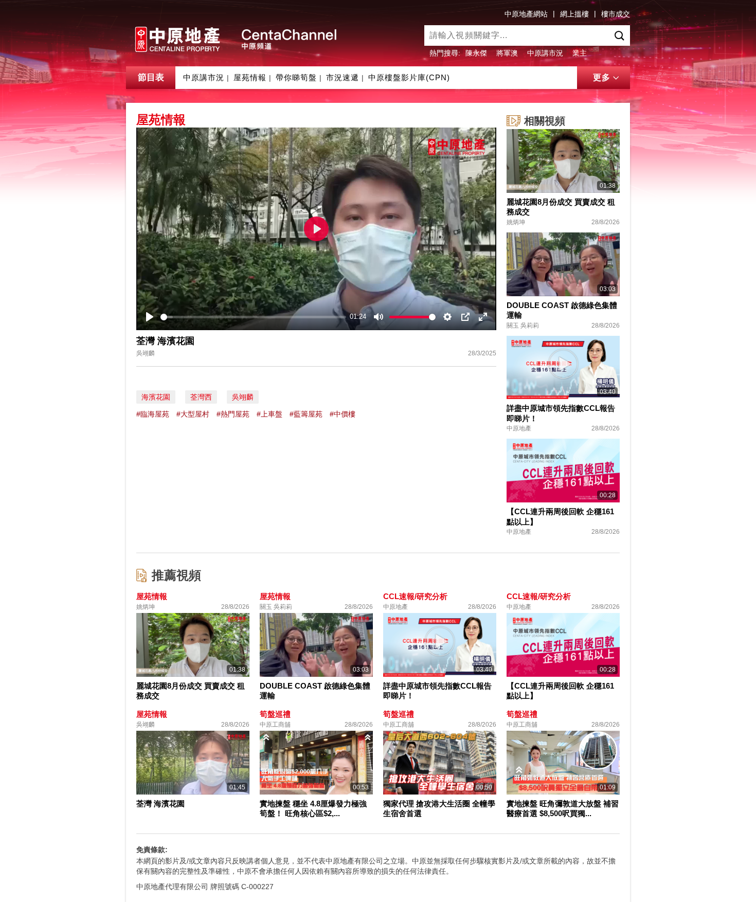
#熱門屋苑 (233, 414)
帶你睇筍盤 (296, 77)
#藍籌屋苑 (306, 414)
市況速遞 (342, 77)
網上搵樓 (574, 14)
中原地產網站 (526, 14)
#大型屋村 (192, 414)
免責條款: (152, 849)
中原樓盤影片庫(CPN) (409, 77)
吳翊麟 (243, 397)
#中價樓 (342, 414)
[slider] (253, 317)
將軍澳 (507, 53)
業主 (579, 53)
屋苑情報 (249, 77)
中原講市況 (545, 53)
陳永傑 (476, 53)
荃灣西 (201, 397)
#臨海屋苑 (152, 414)
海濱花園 (155, 397)
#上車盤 (269, 414)
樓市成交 (615, 14)
